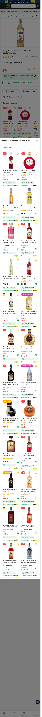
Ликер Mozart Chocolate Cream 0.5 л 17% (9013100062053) (29, 348)
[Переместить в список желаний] (17, 154)
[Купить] (17, 178)
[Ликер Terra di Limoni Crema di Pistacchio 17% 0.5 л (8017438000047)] (11, 266)
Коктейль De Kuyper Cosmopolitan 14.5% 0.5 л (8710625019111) (29, 526)
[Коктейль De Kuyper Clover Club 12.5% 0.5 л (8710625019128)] (29, 444)
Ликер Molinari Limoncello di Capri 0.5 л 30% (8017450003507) (29, 207)
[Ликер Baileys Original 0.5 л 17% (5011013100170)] (11, 479)
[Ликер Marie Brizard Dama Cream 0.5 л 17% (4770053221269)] (11, 372)
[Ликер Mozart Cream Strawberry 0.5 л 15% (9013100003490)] (29, 160)
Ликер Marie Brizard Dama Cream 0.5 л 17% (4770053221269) (10, 384)
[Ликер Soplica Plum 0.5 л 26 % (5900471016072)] (29, 231)
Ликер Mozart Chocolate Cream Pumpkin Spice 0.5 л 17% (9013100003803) (29, 419)
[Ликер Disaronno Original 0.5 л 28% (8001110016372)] (11, 444)
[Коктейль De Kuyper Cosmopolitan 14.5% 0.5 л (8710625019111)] (29, 515)
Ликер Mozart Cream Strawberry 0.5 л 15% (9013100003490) (28, 171)
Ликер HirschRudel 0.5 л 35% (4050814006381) (29, 561)
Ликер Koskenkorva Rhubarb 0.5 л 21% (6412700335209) (9, 242)
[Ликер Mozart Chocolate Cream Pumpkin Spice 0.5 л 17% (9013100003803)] (29, 408)
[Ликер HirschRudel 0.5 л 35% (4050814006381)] (29, 551)
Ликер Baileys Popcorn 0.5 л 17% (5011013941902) (28, 384)
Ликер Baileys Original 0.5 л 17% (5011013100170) (10, 491)
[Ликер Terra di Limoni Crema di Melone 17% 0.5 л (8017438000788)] (11, 196)
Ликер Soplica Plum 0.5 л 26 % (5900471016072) (29, 242)
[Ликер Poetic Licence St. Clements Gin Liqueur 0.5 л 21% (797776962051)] (29, 301)
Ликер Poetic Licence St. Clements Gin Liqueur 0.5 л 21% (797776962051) (29, 312)
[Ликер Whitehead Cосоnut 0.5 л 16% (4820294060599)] (11, 301)
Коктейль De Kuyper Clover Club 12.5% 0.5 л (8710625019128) (29, 455)
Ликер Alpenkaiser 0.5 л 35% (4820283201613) (11, 526)
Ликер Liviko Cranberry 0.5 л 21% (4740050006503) (10, 171)
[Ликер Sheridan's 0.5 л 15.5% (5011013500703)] (11, 408)
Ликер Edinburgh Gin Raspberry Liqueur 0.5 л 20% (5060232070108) (11, 562)
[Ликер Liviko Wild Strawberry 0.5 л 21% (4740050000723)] (29, 266)
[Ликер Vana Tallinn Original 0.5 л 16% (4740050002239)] (11, 337)
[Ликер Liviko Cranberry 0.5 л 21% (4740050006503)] (11, 160)
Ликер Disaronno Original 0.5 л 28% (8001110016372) (9, 455)
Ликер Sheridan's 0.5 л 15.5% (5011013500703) (10, 419)
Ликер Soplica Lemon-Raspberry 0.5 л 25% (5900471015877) (28, 491)
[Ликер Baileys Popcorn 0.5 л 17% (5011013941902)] (29, 372)
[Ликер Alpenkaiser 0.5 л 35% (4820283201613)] (11, 515)
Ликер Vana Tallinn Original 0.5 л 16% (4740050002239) (9, 348)
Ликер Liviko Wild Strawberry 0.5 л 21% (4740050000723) (28, 278)
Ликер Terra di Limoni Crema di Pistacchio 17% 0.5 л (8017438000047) (10, 278)
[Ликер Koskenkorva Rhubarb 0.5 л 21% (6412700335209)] (11, 231)
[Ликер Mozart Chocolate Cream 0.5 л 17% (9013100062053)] (29, 337)
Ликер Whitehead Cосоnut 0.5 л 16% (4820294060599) (9, 312)
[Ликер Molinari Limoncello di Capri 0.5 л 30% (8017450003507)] (29, 196)
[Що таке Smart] (16, 185)
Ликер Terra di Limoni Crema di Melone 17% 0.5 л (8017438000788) (11, 207)
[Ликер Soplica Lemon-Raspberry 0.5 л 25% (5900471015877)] (29, 479)
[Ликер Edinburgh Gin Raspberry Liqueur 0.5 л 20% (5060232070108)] (11, 551)
